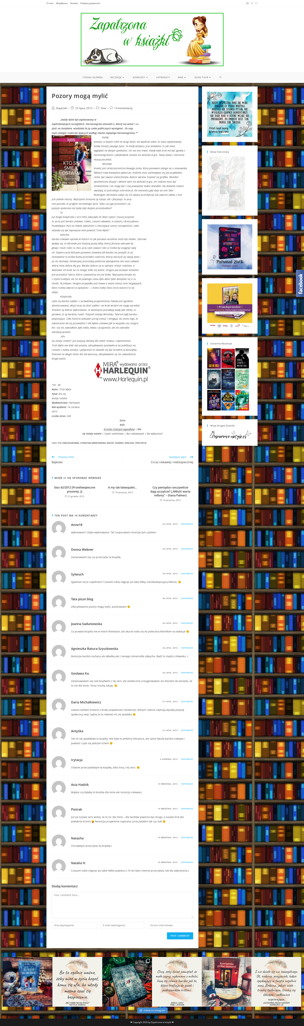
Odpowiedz (187, 524)
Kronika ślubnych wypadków (119, 429)
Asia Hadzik (80, 784)
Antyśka (77, 731)
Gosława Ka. (80, 673)
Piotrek (76, 809)
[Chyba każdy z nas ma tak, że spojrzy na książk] (127, 982)
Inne (103, 108)
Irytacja (77, 760)
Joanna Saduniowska (86, 624)
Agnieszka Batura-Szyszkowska (94, 648)
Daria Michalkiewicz (86, 702)
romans (119, 443)
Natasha (77, 838)
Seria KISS (129, 443)
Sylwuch (77, 574)
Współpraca (62, 3)
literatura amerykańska (93, 443)
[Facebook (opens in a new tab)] (247, 3)
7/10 (59, 443)
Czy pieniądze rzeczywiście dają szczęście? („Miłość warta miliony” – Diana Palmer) (170, 491)
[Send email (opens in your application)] (256, 3)
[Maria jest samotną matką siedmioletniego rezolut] (27, 982)
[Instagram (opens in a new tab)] (252, 3)
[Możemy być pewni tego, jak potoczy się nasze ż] (227, 982)
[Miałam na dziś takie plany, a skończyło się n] (276, 982)
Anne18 (76, 525)
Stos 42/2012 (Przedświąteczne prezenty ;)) (74, 489)
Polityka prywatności (90, 3)
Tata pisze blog (82, 599)
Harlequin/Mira (70, 443)
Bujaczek (61, 108)
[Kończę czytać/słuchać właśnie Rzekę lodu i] (177, 982)
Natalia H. (78, 863)
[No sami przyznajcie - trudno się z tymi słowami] (77, 982)
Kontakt (74, 3)
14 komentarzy (123, 108)
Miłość (110, 443)
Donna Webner (82, 549)
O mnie (49, 3)
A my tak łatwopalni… (122, 487)
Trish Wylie (141, 443)
